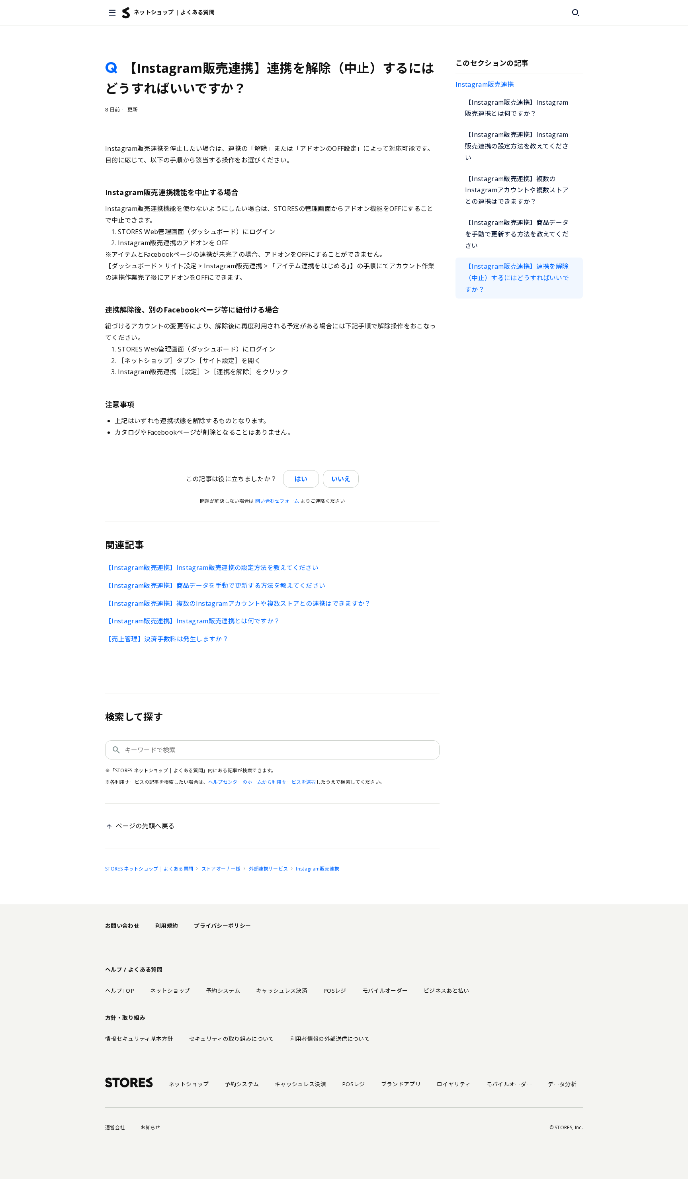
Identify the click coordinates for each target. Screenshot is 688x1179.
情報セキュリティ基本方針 (139, 1038)
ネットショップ (170, 990)
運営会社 (115, 1127)
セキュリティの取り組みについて (231, 1038)
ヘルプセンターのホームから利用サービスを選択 (262, 782)
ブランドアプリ (401, 1084)
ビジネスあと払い (446, 990)
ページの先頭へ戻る (145, 826)
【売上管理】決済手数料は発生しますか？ (167, 638)
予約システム (223, 990)
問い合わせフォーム (277, 501)
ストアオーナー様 (221, 868)
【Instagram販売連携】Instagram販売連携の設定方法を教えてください (517, 146)
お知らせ (150, 1127)
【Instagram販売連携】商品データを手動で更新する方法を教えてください (517, 234)
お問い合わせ (122, 925)
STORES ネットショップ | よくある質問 (149, 868)
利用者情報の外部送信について (330, 1038)
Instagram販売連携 (484, 84)
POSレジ (334, 990)
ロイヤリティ (454, 1084)
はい (301, 478)
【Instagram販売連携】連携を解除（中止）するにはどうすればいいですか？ (517, 278)
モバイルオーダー (385, 990)
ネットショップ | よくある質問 (174, 12)
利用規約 (166, 925)
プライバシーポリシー (222, 925)
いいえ (340, 478)
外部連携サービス (268, 868)
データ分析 (562, 1084)
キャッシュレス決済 (281, 990)
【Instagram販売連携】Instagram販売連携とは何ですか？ (517, 108)
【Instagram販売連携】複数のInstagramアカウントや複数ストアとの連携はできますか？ (517, 190)
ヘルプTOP (119, 990)
